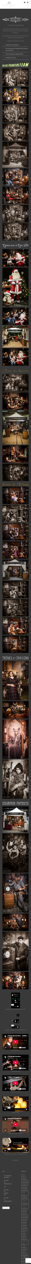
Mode (23, 1251)
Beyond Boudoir (23, 1193)
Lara (23, 1246)
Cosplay (23, 1221)
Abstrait (23, 1178)
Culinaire (24, 1227)
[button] (15, 45)
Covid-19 (24, 1224)
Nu (22, 1257)
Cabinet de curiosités (24, 1206)
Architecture (24, 1184)
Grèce (23, 1235)
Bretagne (24, 1197)
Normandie (24, 1254)
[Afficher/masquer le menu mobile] (28, 2)
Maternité (24, 1248)
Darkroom (24, 1230)
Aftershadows (25, 1181)
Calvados (24, 1210)
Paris (26, 1257)
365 (23, 1175)
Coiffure (24, 1213)
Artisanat (24, 1186)
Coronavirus (24, 1216)
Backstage (24, 1189)
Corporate (24, 1218)
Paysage (24, 1260)
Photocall (24, 1262)
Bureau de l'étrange (24, 1201)
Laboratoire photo (24, 1242)
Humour (24, 1238)
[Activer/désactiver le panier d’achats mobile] (24, 2)
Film (23, 1232)
